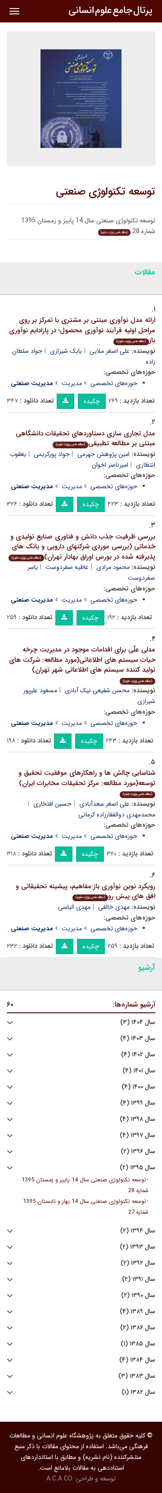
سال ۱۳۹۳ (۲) (137, 1247)
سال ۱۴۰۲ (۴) (138, 1054)
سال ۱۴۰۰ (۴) (138, 1087)
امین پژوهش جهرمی (103, 454)
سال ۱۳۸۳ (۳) (136, 1376)
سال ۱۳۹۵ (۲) (137, 1167)
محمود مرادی (113, 567)
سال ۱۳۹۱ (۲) (138, 1279)
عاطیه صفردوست (67, 567)
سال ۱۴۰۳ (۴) (137, 1038)
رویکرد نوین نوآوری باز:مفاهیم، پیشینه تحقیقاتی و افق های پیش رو (85, 891)
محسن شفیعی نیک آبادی (97, 690)
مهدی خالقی (114, 907)
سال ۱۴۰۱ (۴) (138, 1071)
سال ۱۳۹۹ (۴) (137, 1103)
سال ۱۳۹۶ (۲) (138, 1151)
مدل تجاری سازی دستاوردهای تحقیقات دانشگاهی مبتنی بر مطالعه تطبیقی (85, 438)
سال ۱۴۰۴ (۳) (137, 1022)
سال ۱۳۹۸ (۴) (137, 1119)
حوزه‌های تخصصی (113, 383)
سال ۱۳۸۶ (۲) (137, 1327)
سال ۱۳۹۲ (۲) (138, 1263)
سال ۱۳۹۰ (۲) (138, 1295)
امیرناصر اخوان (110, 465)
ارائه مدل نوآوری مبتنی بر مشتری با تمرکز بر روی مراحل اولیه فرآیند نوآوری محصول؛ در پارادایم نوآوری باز (82, 330)
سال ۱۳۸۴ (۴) (137, 1360)
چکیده (92, 401)
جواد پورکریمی (52, 454)
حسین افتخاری (52, 804)
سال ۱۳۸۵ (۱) (138, 1344)
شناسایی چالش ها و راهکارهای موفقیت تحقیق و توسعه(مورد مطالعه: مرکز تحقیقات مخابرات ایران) (86, 782)
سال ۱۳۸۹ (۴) (137, 1311)
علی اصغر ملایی (110, 351)
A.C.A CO (59, 1479)
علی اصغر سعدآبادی (104, 804)
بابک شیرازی (66, 351)
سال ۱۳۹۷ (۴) (137, 1135)
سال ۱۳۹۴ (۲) (137, 1231)
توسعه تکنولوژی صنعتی (105, 191)
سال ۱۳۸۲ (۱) (138, 1392)
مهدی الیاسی (74, 907)
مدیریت (72, 383)
